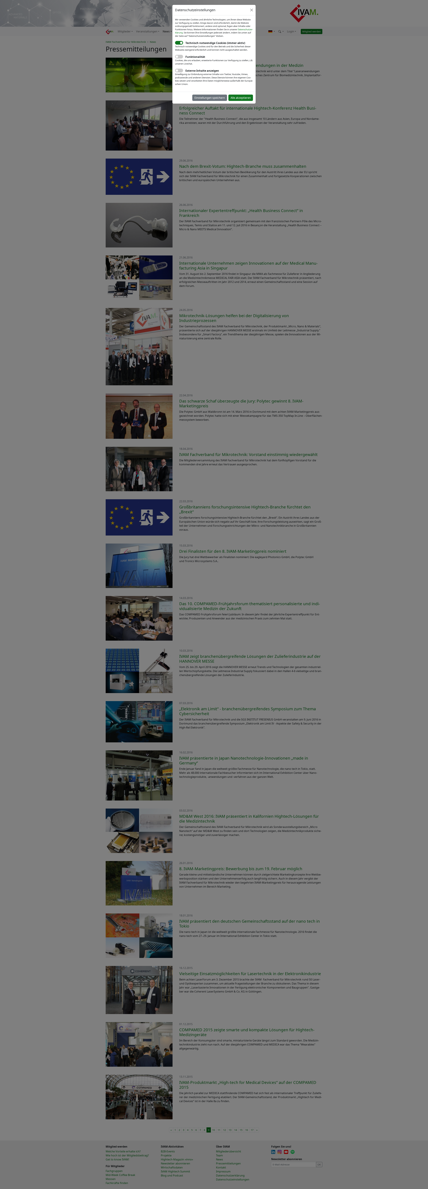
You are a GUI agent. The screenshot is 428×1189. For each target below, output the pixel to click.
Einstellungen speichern (209, 98)
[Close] (251, 10)
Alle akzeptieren (241, 98)
